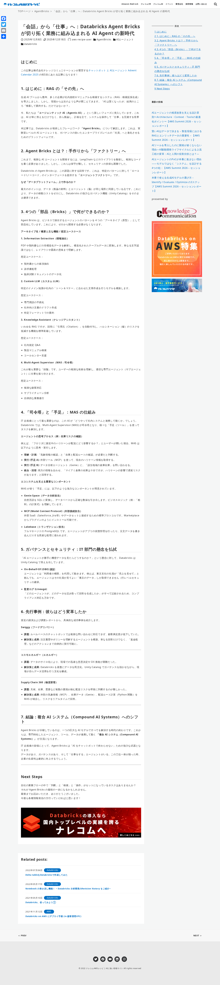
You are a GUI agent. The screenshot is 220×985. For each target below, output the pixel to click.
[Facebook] (4, 19)
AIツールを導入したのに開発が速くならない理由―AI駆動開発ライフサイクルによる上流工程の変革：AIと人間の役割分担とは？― (177, 150)
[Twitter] (4, 24)
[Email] (4, 30)
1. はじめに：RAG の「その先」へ (174, 36)
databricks (30, 44)
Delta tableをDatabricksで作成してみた (46, 874)
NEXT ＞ (197, 935)
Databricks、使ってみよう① (40, 902)
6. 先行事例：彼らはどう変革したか (175, 75)
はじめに (160, 31)
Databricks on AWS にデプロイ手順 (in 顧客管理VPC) (53, 916)
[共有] (4, 36)
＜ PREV (22, 935)
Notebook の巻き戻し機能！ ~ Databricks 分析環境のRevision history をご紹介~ (68, 888)
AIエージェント (125, 39)
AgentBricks (104, 39)
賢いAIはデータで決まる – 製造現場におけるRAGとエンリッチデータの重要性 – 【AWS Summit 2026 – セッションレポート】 (177, 135)
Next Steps (162, 88)
